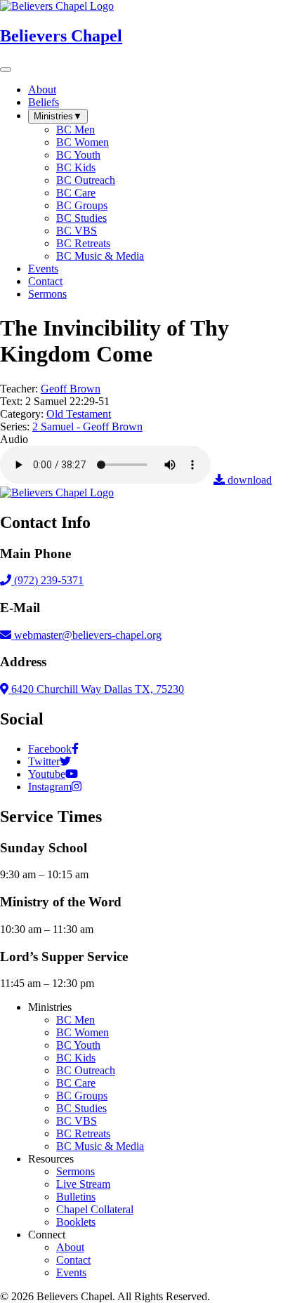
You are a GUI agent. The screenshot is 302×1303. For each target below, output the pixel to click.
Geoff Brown (70, 389)
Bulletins (76, 1197)
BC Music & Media (100, 1146)
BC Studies (81, 1108)
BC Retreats (83, 1133)
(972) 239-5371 (47, 580)
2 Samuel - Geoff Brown (87, 426)
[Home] (57, 492)
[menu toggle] (5, 69)
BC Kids (76, 1058)
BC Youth (78, 1045)
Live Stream (83, 1184)
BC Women (82, 1032)
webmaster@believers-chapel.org (88, 635)
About (70, 1247)
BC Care (76, 1083)
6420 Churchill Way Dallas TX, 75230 (96, 689)
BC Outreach (85, 1070)
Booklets (76, 1222)
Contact (73, 1260)
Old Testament (78, 414)
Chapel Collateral (94, 1209)
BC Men (75, 1020)
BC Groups (81, 1096)
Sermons (75, 1171)
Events (71, 1272)
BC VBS (76, 1121)
